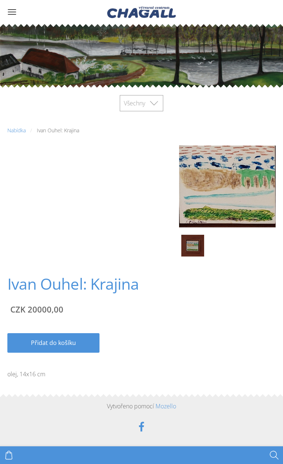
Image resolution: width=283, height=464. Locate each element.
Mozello (166, 406)
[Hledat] (274, 455)
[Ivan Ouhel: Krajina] (192, 246)
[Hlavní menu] (12, 12)
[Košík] (9, 455)
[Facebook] (141, 426)
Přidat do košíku (53, 343)
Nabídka (16, 130)
